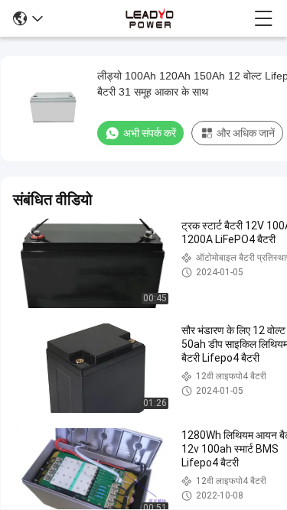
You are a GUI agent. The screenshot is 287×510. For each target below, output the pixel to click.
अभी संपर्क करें (149, 133)
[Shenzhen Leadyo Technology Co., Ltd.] (148, 18)
